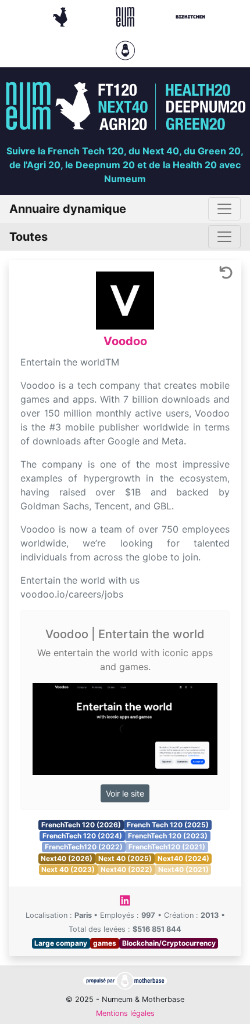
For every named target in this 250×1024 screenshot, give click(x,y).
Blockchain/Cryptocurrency (169, 943)
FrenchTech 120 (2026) (81, 824)
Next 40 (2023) (68, 869)
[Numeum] (126, 15)
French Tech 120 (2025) (168, 824)
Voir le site (125, 793)
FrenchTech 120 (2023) (168, 835)
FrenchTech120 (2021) (166, 846)
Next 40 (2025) (125, 858)
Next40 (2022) (126, 869)
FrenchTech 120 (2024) (82, 835)
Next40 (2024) (183, 858)
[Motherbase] (125, 49)
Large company (60, 943)
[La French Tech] (61, 15)
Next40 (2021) (183, 869)
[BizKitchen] (190, 15)
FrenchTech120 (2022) (84, 846)
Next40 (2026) (66, 858)
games (104, 943)
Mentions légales (125, 1013)
